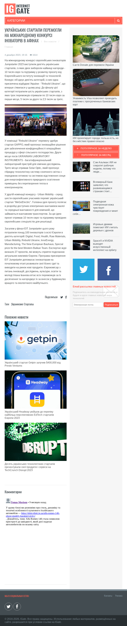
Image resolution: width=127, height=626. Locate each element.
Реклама (118, 595)
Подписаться (111, 304)
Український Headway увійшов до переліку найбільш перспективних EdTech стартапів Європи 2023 (29, 414)
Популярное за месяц (96, 155)
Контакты (108, 595)
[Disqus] (36, 536)
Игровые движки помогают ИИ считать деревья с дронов (105, 227)
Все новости (50, 41)
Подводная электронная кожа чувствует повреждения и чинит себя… (95, 207)
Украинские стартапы (22, 304)
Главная (9, 47)
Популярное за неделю (96, 148)
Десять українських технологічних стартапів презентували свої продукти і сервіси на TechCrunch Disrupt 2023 (30, 467)
